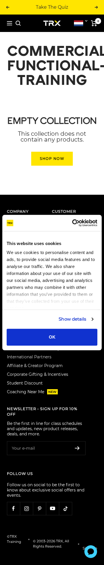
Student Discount (25, 383)
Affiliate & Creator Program (35, 365)
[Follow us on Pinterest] (39, 508)
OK (52, 337)
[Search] (18, 23)
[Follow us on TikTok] (65, 508)
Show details (72, 319)
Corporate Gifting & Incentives (37, 374)
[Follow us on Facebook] (13, 508)
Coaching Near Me (32, 391)
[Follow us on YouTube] (52, 508)
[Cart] (94, 23)
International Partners (29, 357)
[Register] (77, 448)
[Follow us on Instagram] (26, 508)
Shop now (52, 158)
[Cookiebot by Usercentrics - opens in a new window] (73, 223)
